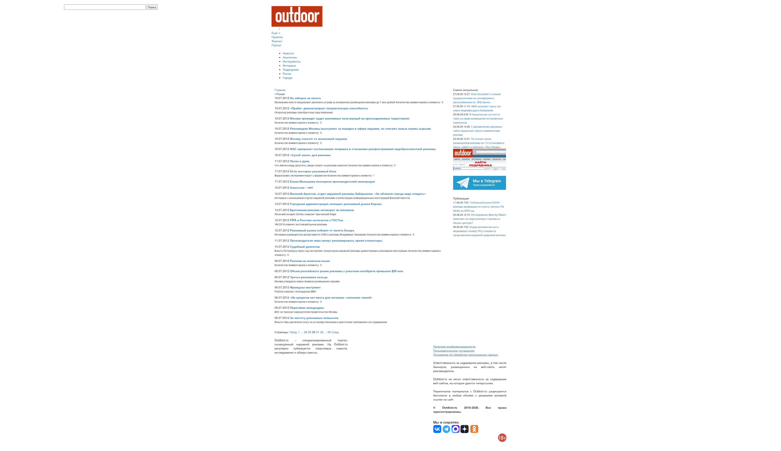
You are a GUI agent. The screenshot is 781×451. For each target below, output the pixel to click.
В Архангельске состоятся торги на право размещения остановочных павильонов (478, 118)
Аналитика (290, 57)
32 (321, 332)
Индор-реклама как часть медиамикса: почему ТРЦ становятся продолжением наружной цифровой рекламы (479, 231)
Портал (276, 45)
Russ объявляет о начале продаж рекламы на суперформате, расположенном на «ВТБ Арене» (477, 98)
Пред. (293, 332)
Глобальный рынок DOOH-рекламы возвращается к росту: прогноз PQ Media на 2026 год (478, 206)
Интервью (289, 65)
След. (335, 332)
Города (287, 78)
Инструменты (292, 61)
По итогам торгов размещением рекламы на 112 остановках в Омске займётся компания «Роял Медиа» (478, 143)
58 (329, 332)
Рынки (287, 73)
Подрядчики (291, 69)
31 (317, 332)
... (302, 332)
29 (309, 332)
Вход (275, 29)
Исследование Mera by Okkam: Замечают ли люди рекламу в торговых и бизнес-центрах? (479, 218)
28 (305, 332)
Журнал (277, 41)
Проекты (277, 37)
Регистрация (288, 29)
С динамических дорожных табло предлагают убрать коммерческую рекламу (477, 130)
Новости (288, 53)
